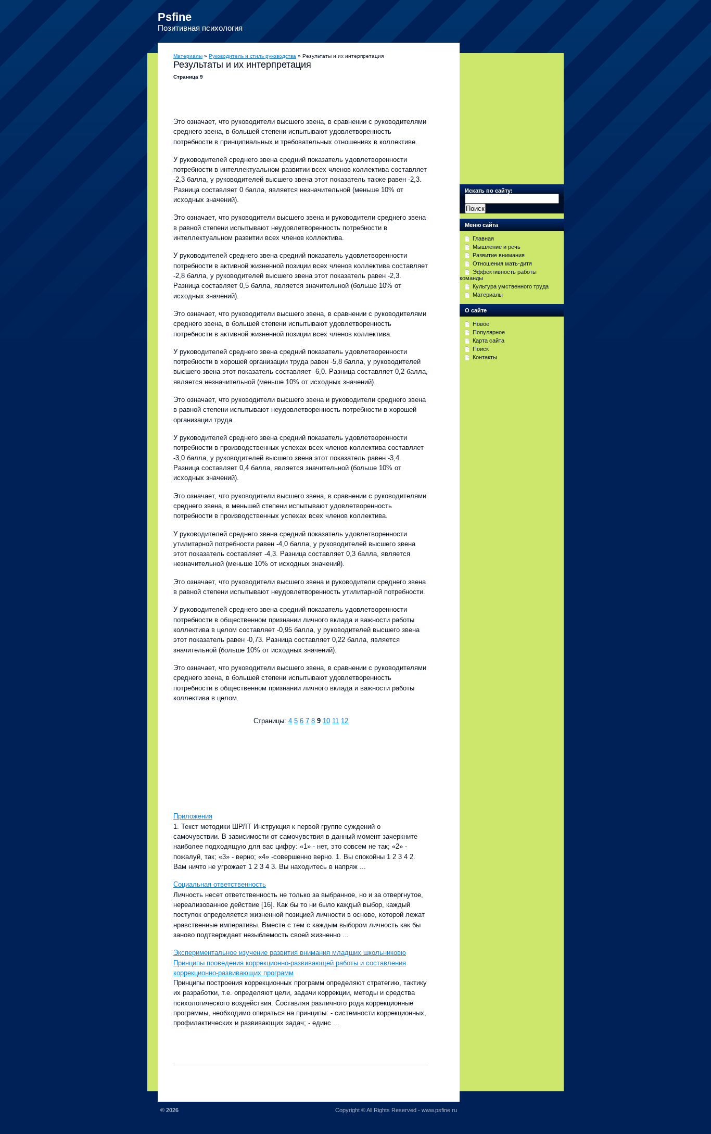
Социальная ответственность (219, 884)
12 (344, 721)
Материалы (187, 56)
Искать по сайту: (489, 190)
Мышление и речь (496, 247)
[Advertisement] (295, 767)
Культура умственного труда (511, 286)
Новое (481, 324)
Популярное (489, 332)
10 (326, 721)
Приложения (192, 816)
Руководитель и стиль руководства (252, 56)
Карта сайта (488, 340)
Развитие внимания (499, 255)
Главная (483, 238)
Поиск (481, 349)
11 (335, 721)
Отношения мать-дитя (502, 263)
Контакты (485, 357)
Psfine (175, 16)
